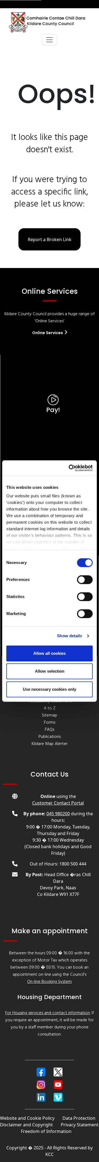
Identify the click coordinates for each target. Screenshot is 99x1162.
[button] (41, 1072)
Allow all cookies (49, 653)
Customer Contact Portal (58, 803)
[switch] (85, 579)
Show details (69, 635)
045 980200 (58, 814)
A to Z (50, 708)
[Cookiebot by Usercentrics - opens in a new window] (70, 468)
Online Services (48, 332)
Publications (49, 736)
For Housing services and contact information (47, 1013)
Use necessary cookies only (49, 689)
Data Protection (78, 1118)
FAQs (49, 729)
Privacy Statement (79, 1125)
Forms (49, 722)
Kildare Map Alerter (50, 744)
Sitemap (49, 715)
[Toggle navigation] (49, 39)
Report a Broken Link (50, 239)
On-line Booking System (49, 981)
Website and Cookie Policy (27, 1118)
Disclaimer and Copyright (26, 1125)
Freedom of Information (46, 1131)
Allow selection (49, 671)
